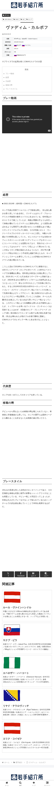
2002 (16, 19)
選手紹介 (7, 15)
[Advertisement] (27, 164)
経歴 (18, 77)
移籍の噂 (18, 85)
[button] (46, 574)
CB (23, 19)
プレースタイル (18, 89)
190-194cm (8, 19)
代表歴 (18, 81)
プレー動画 (18, 74)
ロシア (30, 19)
